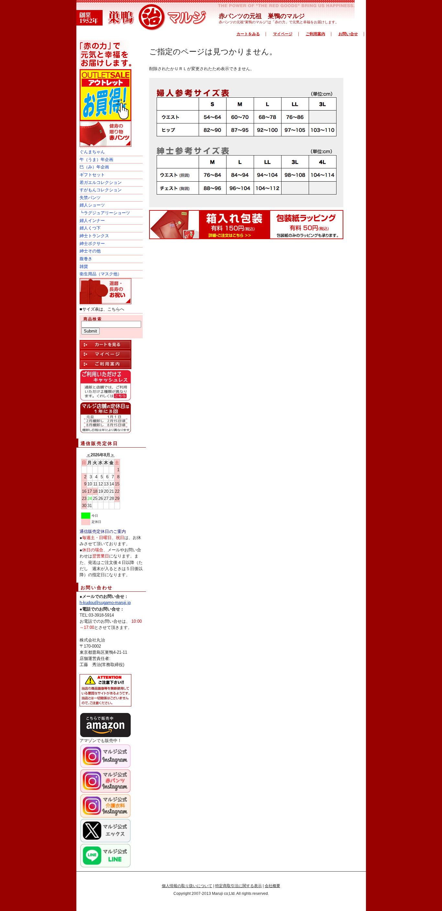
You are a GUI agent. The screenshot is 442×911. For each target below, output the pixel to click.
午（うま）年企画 (96, 159)
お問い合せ (348, 34)
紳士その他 (90, 251)
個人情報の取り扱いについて (187, 886)
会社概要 (272, 886)
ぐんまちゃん (92, 151)
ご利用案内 (315, 34)
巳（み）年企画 (94, 166)
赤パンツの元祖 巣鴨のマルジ (262, 16)
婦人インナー (92, 220)
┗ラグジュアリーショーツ (105, 212)
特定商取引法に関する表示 (238, 886)
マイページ (283, 34)
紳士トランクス (94, 235)
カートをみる (248, 34)
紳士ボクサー (92, 243)
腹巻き (86, 258)
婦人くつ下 (90, 228)
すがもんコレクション (101, 189)
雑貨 (84, 266)
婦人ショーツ (92, 205)
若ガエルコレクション (101, 182)
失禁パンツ (90, 197)
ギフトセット (92, 174)
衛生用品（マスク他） (101, 273)
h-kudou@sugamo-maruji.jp (105, 602)
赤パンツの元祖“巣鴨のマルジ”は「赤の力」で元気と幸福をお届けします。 (279, 22)
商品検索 (92, 319)
